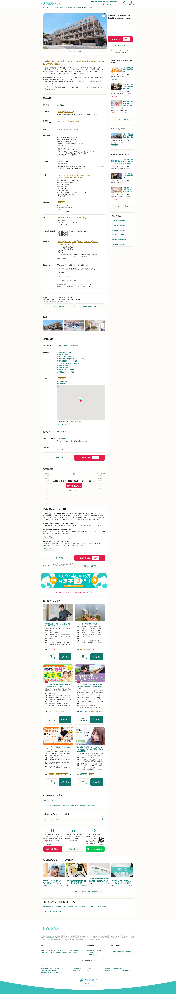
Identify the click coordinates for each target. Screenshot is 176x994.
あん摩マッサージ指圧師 (97, 906)
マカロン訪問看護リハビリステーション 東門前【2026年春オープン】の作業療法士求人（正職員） (90, 686)
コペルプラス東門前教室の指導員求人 (88, 624)
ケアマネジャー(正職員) (64, 356)
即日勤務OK (88, 241)
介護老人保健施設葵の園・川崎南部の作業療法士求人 (128, 136)
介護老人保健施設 (74, 121)
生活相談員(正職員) (63, 365)
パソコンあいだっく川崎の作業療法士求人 (128, 176)
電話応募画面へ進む (90, 306)
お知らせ (65, 952)
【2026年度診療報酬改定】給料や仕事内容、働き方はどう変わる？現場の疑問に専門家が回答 (99, 879)
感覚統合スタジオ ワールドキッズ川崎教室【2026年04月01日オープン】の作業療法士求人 (128, 103)
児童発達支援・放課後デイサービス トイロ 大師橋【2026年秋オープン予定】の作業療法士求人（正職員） (90, 749)
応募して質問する (58, 306)
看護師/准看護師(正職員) (64, 352)
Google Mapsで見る (63, 425)
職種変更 (100, 1)
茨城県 (74, 805)
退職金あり (89, 175)
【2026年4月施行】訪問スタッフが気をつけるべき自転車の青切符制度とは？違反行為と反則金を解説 (122, 882)
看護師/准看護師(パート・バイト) (67, 361)
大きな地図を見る (62, 384)
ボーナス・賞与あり (72, 175)
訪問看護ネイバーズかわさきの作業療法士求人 (128, 86)
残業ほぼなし (61, 202)
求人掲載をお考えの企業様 (94, 950)
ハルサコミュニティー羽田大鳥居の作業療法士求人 (128, 162)
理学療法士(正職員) (63, 367)
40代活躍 (95, 241)
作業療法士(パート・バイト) (65, 372)
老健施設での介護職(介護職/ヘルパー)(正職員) (71, 359)
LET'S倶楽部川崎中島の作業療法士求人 (128, 70)
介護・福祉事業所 (62, 438)
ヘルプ (70, 950)
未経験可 (60, 241)
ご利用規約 (52, 950)
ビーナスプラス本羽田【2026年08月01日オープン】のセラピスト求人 (58, 748)
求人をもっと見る (122, 119)
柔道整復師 (72, 906)
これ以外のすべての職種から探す (52, 911)
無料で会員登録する (74, 486)
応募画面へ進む (120, 39)
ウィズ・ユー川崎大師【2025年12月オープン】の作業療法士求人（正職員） (57, 685)
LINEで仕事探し (94, 1)
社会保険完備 (61, 175)
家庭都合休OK (81, 218)
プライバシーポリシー (83, 519)
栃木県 (83, 805)
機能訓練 (60, 111)
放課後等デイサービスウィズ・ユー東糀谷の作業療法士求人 (128, 190)
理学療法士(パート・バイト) (65, 370)
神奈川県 (49, 800)
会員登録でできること (49, 844)
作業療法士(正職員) (63, 354)
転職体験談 (58, 952)
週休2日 (60, 218)
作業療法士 (60, 906)
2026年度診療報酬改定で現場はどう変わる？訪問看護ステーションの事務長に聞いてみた (76, 882)
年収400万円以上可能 (63, 177)
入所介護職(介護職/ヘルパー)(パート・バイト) (71, 363)
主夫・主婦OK (68, 244)
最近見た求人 (107, 4)
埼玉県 (56, 805)
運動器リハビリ (69, 111)
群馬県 (91, 805)
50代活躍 (60, 244)
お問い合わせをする (90, 566)
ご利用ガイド (105, 1)
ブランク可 (67, 241)
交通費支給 (81, 175)
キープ (116, 4)
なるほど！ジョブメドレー (47, 952)
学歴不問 (80, 241)
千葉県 (65, 805)
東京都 (47, 805)
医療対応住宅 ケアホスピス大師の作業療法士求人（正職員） (57, 625)
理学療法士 (48, 906)
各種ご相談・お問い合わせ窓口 (123, 951)
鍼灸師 (83, 906)
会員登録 (131, 4)
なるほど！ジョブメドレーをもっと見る (88, 891)
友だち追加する (96, 849)
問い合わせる (74, 849)
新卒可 (74, 241)
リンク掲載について (92, 952)
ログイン (124, 4)
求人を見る (65, 657)
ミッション (76, 950)
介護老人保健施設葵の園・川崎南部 (67, 346)
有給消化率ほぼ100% (69, 218)
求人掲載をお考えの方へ (114, 1)
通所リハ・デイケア (63, 121)
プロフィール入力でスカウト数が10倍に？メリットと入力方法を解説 (53, 882)
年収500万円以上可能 (76, 177)
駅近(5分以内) (61, 378)
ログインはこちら (74, 490)
